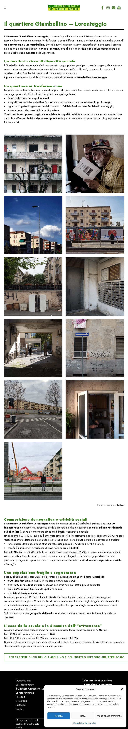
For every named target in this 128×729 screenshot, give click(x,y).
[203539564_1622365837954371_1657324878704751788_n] (95, 348)
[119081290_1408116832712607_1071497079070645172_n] (33, 225)
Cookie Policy (78, 723)
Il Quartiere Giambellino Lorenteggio (35, 688)
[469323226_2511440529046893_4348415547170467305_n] (95, 409)
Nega (83, 716)
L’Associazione (23, 680)
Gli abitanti (21, 701)
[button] (121, 689)
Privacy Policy (90, 723)
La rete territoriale (25, 693)
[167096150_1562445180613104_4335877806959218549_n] (95, 225)
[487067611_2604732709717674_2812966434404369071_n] (33, 471)
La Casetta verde (25, 684)
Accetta (59, 716)
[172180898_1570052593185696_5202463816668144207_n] (33, 286)
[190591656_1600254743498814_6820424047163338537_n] (33, 348)
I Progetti (20, 697)
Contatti (20, 709)
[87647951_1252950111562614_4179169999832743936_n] (33, 164)
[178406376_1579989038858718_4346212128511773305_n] (95, 286)
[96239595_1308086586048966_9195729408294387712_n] (95, 164)
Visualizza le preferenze (109, 716)
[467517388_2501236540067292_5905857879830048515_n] (33, 409)
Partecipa (21, 705)
